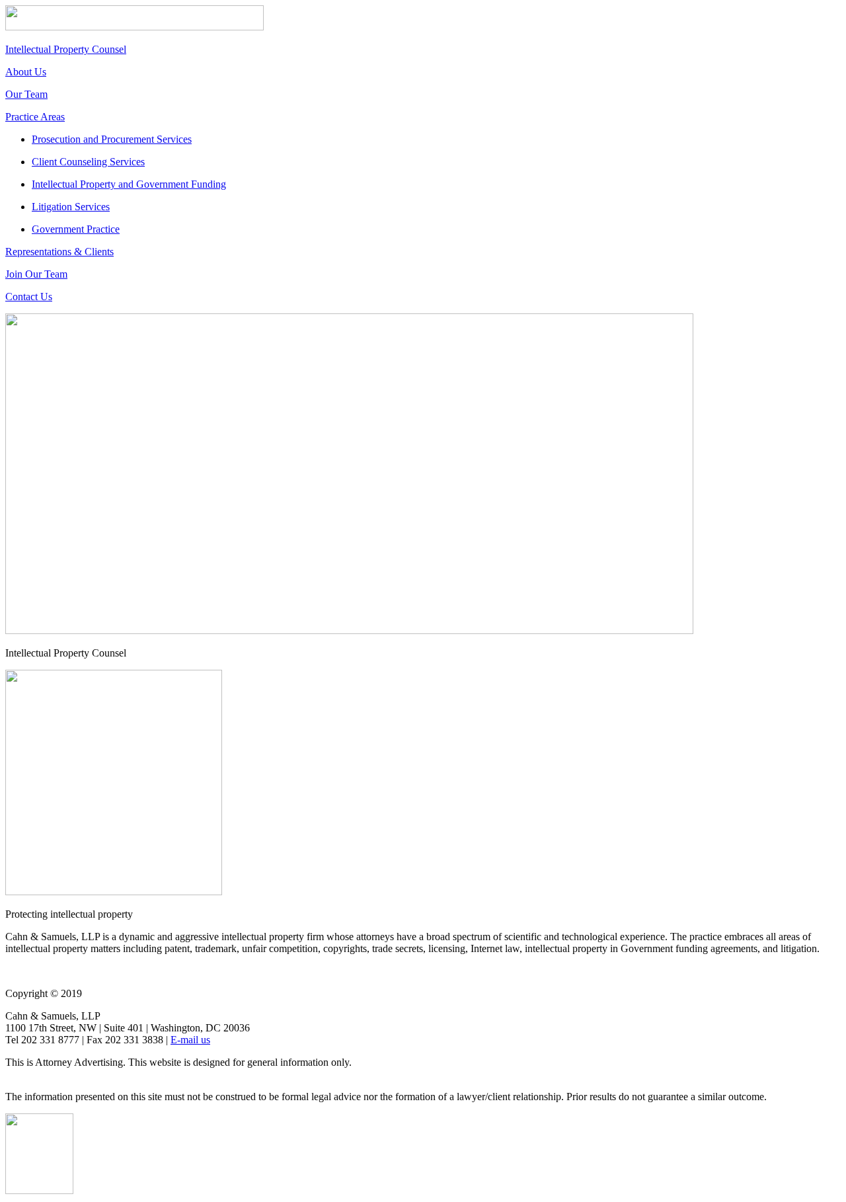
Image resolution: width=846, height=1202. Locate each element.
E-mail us (190, 1039)
